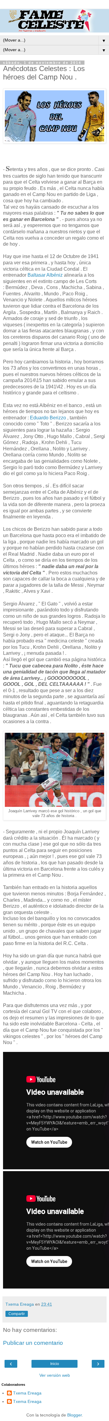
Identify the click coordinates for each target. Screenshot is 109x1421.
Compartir (16, 1314)
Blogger (74, 1415)
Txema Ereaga (27, 1393)
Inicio (54, 1364)
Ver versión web (54, 1375)
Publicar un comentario (33, 1343)
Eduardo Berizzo (48, 417)
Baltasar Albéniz (45, 275)
